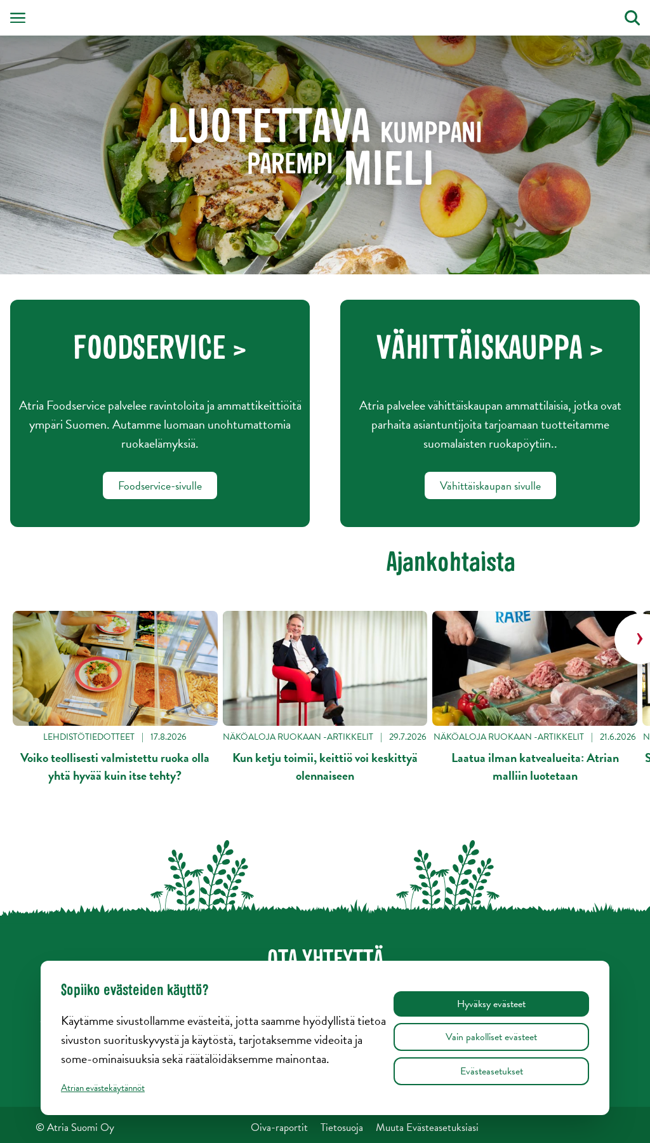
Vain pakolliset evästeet (491, 1037)
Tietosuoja (342, 1127)
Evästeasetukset (491, 1071)
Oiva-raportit (279, 1127)
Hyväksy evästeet (491, 1004)
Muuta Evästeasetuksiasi (427, 1127)
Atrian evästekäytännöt (103, 1088)
